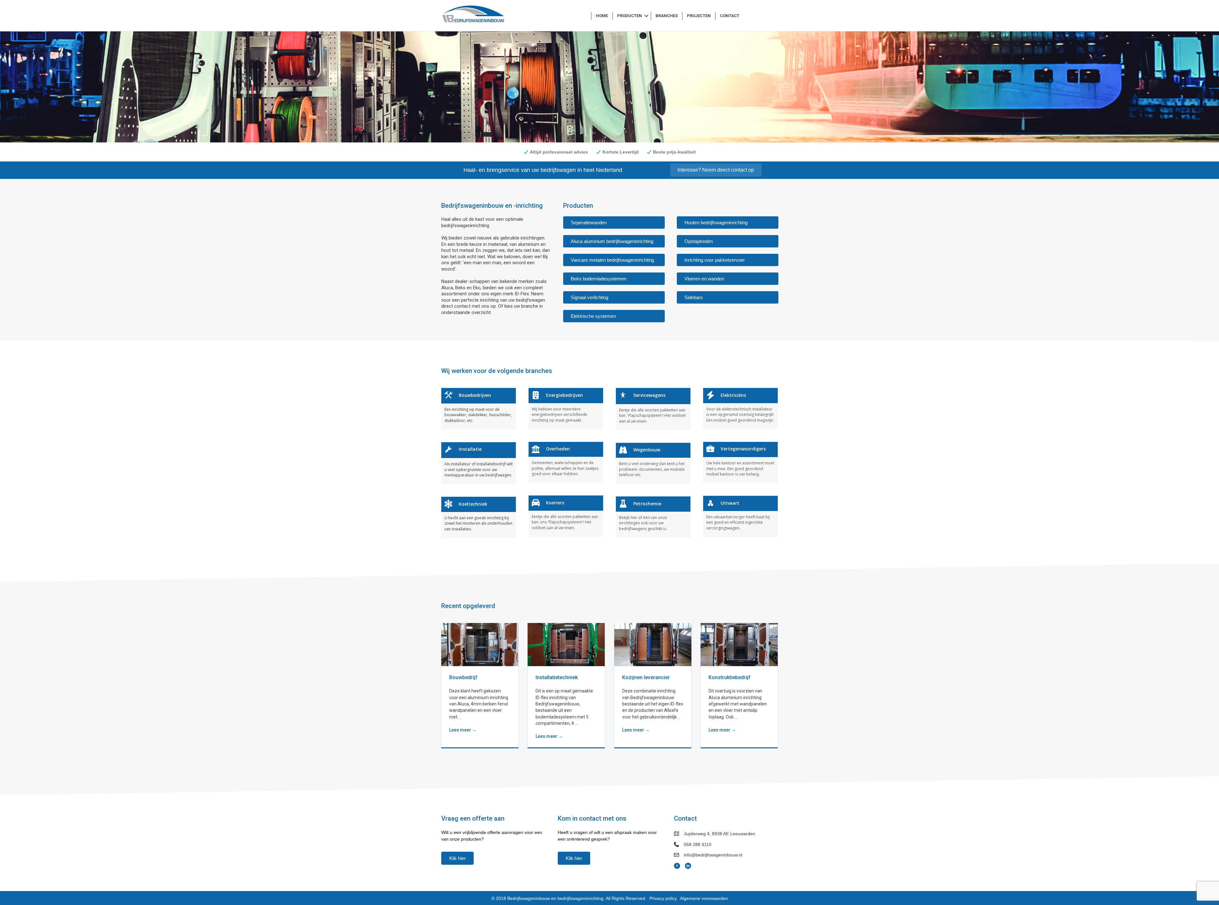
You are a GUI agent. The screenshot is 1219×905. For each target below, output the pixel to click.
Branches (667, 15)
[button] (646, 16)
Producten (629, 15)
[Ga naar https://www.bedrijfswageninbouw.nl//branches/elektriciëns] (740, 408)
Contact (729, 15)
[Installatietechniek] (566, 644)
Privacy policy (663, 898)
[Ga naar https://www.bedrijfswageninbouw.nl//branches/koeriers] (566, 515)
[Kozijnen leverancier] (652, 644)
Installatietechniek (557, 677)
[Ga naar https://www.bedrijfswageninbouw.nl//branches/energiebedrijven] (566, 408)
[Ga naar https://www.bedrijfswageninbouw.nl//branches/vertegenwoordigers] (740, 462)
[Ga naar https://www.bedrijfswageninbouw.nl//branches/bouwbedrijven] (478, 408)
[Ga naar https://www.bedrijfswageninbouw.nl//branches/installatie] (478, 463)
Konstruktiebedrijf (729, 677)
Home (602, 15)
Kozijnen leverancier (646, 677)
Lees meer (462, 729)
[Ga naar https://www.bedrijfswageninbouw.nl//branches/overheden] (566, 462)
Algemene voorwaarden (704, 898)
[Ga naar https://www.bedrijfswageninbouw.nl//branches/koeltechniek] (478, 517)
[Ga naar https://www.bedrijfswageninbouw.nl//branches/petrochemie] (653, 516)
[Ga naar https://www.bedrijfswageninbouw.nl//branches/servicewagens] (653, 409)
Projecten (699, 15)
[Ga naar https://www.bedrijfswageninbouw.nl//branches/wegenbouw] (653, 463)
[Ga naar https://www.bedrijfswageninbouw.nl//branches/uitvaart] (740, 516)
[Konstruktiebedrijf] (739, 644)
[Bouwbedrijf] (479, 644)
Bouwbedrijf (463, 677)
